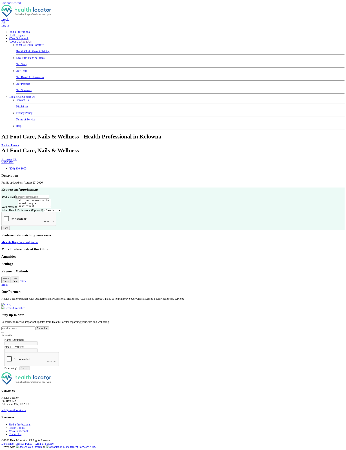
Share (6, 280)
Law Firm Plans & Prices (30, 57)
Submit (24, 368)
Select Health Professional (22, 210)
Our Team (21, 70)
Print (15, 280)
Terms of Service (25, 119)
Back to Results (10, 145)
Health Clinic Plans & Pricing (33, 51)
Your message (9, 206)
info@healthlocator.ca (13, 410)
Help (18, 125)
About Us (14, 41)
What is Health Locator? (30, 44)
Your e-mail (8, 196)
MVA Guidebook (18, 38)
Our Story (21, 64)
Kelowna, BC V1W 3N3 (9, 161)
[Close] (2, 332)
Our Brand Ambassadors (30, 77)
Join (3, 22)
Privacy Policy (24, 112)
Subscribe (42, 328)
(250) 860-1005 (17, 168)
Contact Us (15, 96)
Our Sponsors (24, 90)
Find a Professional (19, 31)
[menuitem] (17, 427)
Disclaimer (22, 106)
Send (5, 228)
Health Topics (17, 35)
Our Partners (23, 83)
